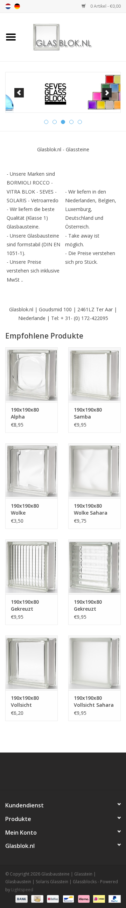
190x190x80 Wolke (25, 509)
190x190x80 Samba (88, 413)
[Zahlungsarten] (21, 898)
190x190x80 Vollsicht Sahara (94, 701)
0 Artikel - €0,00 (105, 6)
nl (8, 6)
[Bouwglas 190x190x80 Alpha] (31, 374)
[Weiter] (107, 92)
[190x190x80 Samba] (94, 374)
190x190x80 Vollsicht (25, 701)
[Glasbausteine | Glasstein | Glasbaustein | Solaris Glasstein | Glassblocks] (74, 36)
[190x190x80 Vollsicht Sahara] (94, 662)
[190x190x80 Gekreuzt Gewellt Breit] (94, 566)
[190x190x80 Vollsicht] (31, 662)
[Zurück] (19, 92)
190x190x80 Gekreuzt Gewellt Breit (89, 605)
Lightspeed (22, 890)
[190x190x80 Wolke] (31, 470)
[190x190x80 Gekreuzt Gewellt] (31, 566)
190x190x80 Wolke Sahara (90, 509)
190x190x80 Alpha (25, 413)
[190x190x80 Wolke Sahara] (94, 470)
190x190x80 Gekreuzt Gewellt (25, 605)
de (17, 6)
